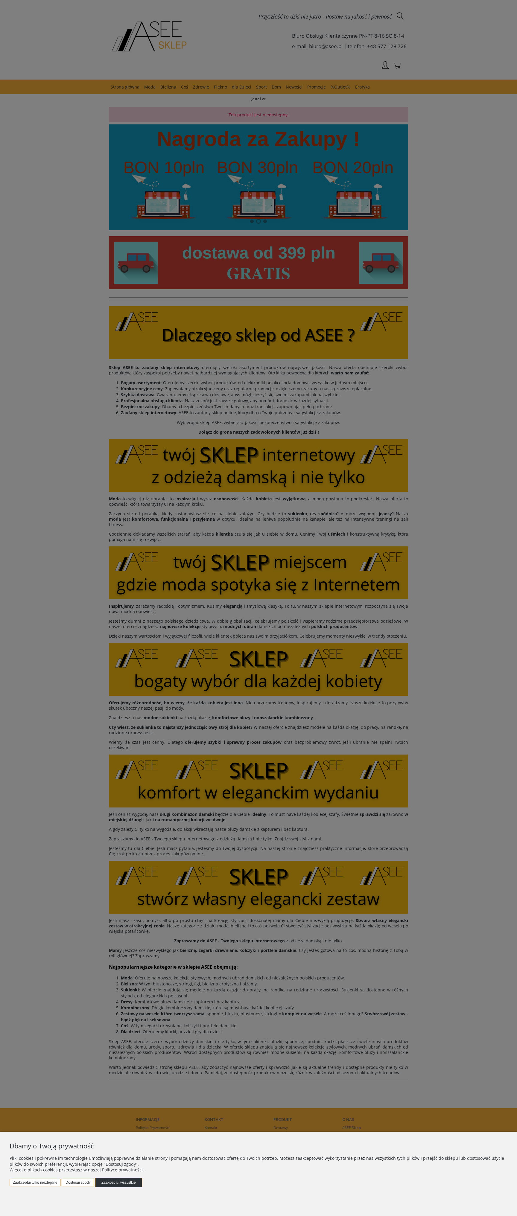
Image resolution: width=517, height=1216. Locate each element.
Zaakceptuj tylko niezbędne (35, 1182)
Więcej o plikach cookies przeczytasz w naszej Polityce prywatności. (77, 1170)
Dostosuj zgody (78, 1182)
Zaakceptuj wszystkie (118, 1182)
